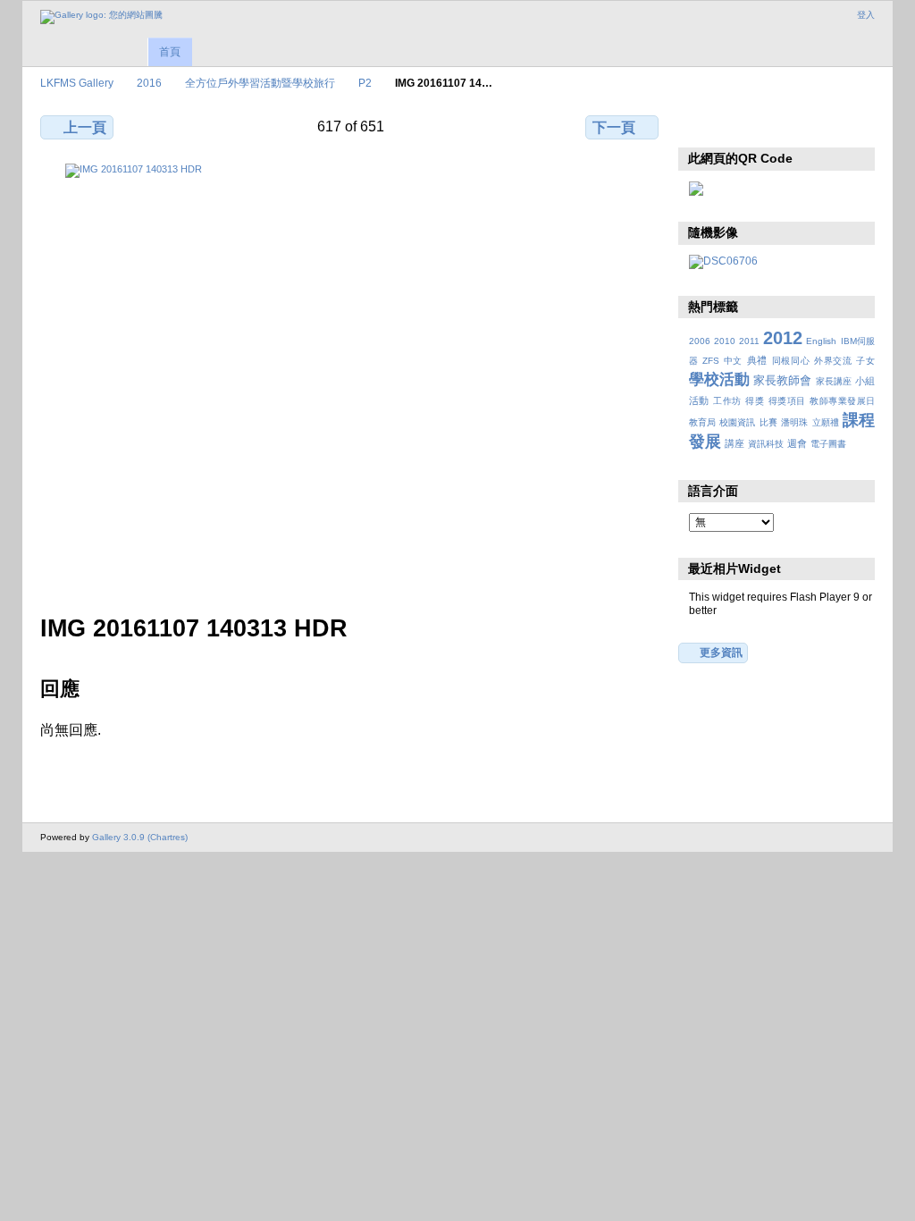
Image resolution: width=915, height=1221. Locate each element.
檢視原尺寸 (698, 125)
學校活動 (719, 379)
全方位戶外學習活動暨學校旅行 (260, 82)
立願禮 (825, 422)
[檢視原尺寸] (351, 378)
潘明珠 (794, 422)
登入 (866, 15)
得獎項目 (787, 401)
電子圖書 (828, 444)
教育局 (702, 422)
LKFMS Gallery (76, 82)
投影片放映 (775, 125)
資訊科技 (766, 444)
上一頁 (84, 127)
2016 (149, 82)
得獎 (754, 401)
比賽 (768, 422)
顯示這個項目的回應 (737, 125)
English (821, 341)
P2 (365, 82)
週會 (797, 443)
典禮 (757, 360)
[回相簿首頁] (101, 17)
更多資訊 (721, 652)
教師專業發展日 (842, 401)
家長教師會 (782, 381)
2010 (724, 341)
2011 (749, 341)
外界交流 (833, 361)
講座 (734, 443)
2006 (699, 341)
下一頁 (613, 127)
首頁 (169, 52)
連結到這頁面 (813, 125)
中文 (733, 361)
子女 (865, 361)
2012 (782, 338)
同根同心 (791, 361)
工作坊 (727, 401)
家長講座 (834, 381)
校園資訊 (737, 422)
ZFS (710, 361)
